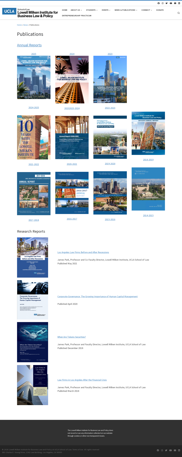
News (25, 25)
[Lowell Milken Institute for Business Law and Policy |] (30, 12)
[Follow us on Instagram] (162, 3)
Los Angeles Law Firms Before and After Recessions (83, 252)
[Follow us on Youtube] (171, 3)
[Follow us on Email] (175, 3)
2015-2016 (110, 219)
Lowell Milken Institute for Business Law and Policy (30, 449)
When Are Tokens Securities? (71, 336)
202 (30, 107)
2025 (33, 53)
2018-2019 (148, 159)
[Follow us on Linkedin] (179, 3)
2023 (66, 108)
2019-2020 (110, 163)
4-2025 (35, 107)
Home (19, 25)
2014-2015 (148, 215)
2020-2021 (72, 164)
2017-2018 (34, 220)
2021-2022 (34, 164)
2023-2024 (74, 108)
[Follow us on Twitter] (167, 3)
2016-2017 (72, 218)
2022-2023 (110, 107)
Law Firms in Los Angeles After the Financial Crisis (82, 379)
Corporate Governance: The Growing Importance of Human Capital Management (97, 296)
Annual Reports (29, 45)
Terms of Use (77, 449)
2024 (72, 53)
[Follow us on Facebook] (159, 3)
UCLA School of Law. (63, 449)
